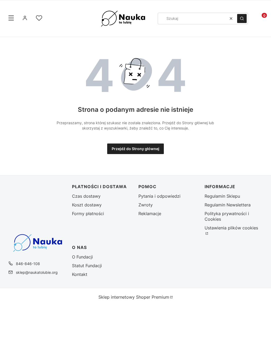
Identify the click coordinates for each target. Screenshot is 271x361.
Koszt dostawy (87, 204)
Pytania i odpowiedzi (159, 196)
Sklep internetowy (133, 297)
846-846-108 (28, 263)
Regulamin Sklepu (222, 196)
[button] (11, 18)
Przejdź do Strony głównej (135, 148)
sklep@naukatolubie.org (37, 272)
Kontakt (79, 274)
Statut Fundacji (87, 265)
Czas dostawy (86, 196)
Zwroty (145, 204)
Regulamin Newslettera (228, 204)
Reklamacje (149, 213)
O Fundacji (82, 257)
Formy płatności (88, 213)
